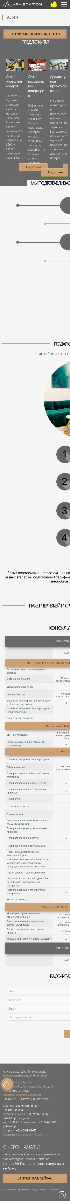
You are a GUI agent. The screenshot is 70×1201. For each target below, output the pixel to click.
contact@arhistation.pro (34, 1134)
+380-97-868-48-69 (25, 1105)
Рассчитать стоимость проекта (35, 34)
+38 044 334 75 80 (13, 1110)
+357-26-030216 (48, 1122)
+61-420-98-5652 (26, 1130)
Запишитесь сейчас (35, 1178)
